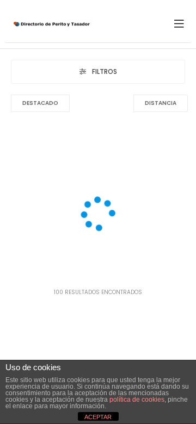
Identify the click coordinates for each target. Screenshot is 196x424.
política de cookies (136, 399)
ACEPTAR (98, 417)
